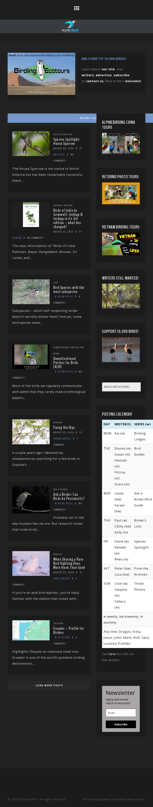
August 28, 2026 (63, 148)
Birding (57, 205)
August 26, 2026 (63, 432)
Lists (56, 282)
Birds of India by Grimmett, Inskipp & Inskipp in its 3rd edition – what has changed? (68, 219)
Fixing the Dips (64, 427)
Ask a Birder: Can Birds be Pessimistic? (69, 496)
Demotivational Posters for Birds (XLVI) (65, 363)
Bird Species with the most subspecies (68, 289)
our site (108, 69)
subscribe (121, 75)
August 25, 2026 (63, 572)
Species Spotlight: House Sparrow (66, 141)
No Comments (35, 238)
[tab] (49, 117)
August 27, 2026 (63, 232)
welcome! (133, 81)
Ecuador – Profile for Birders (68, 630)
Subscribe (120, 724)
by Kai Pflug (65, 296)
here (112, 654)
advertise (104, 75)
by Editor (64, 637)
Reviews (68, 205)
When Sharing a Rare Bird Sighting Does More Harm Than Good (69, 563)
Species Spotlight (62, 134)
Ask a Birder (60, 489)
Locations (58, 623)
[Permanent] (31, 155)
